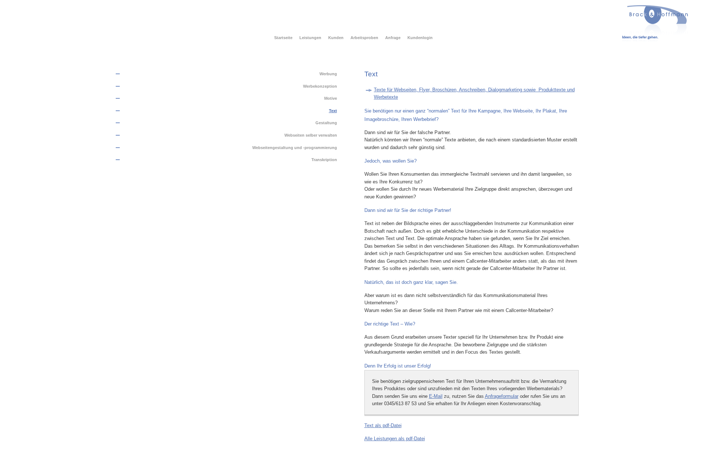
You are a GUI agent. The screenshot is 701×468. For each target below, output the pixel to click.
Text (333, 111)
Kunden (336, 37)
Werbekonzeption (320, 86)
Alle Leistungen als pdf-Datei (394, 438)
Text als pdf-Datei (383, 425)
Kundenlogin (420, 37)
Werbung (328, 74)
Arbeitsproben (364, 37)
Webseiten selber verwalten (310, 135)
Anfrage (393, 37)
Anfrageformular (501, 396)
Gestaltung (326, 123)
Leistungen (310, 37)
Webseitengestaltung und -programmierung (294, 147)
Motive (330, 98)
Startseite (283, 37)
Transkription (324, 159)
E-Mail (436, 396)
